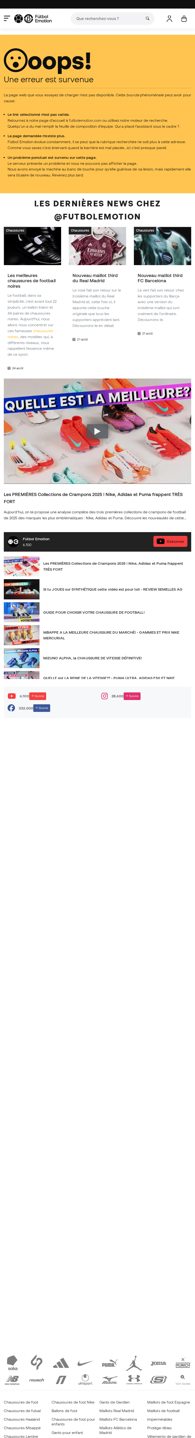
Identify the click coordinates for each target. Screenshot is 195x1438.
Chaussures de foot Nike (73, 1402)
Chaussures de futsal (22, 1411)
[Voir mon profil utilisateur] (169, 18)
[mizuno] (109, 1379)
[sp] (36, 1362)
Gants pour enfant (67, 1432)
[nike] (85, 1362)
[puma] (109, 1362)
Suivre (39, 696)
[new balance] (12, 1379)
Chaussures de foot (21, 1402)
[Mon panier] (184, 18)
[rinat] (61, 1379)
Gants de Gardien (114, 1402)
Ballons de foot (64, 1411)
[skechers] (158, 1379)
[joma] (158, 1362)
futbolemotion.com (85, 120)
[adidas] (61, 1362)
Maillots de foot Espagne (168, 1402)
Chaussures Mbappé (22, 1428)
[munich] (183, 1362)
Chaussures (15, 230)
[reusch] (36, 1379)
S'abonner (175, 541)
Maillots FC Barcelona (118, 1419)
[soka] (12, 1362)
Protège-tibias (159, 1428)
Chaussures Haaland (22, 1419)
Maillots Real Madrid (116, 1411)
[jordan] (134, 1362)
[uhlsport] (85, 1379)
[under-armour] (134, 1379)
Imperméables (159, 1419)
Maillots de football (163, 1411)
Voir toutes (183, 1383)
